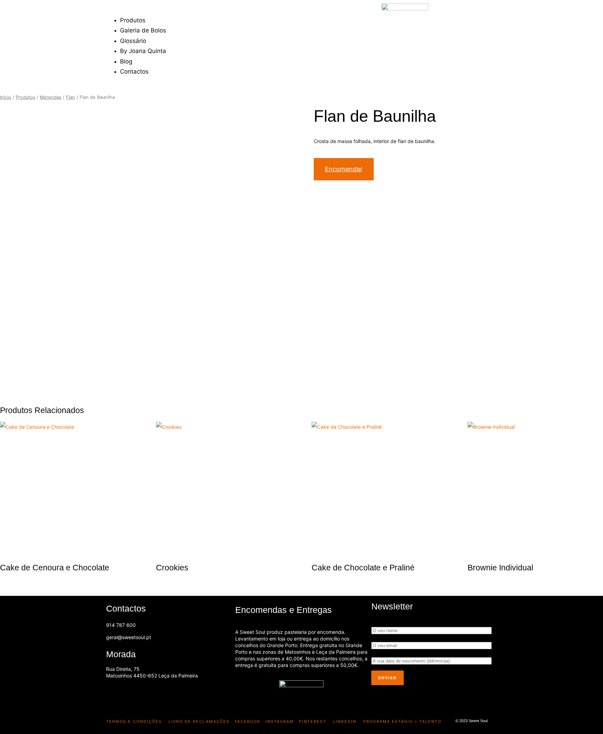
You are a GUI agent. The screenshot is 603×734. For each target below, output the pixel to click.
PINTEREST (312, 721)
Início (5, 97)
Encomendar (344, 169)
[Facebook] (115, 693)
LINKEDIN (344, 721)
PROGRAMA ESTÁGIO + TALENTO (402, 721)
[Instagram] (135, 693)
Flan (70, 97)
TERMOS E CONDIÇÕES (134, 721)
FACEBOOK (247, 721)
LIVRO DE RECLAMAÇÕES (198, 721)
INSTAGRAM (280, 721)
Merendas (50, 97)
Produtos (25, 97)
